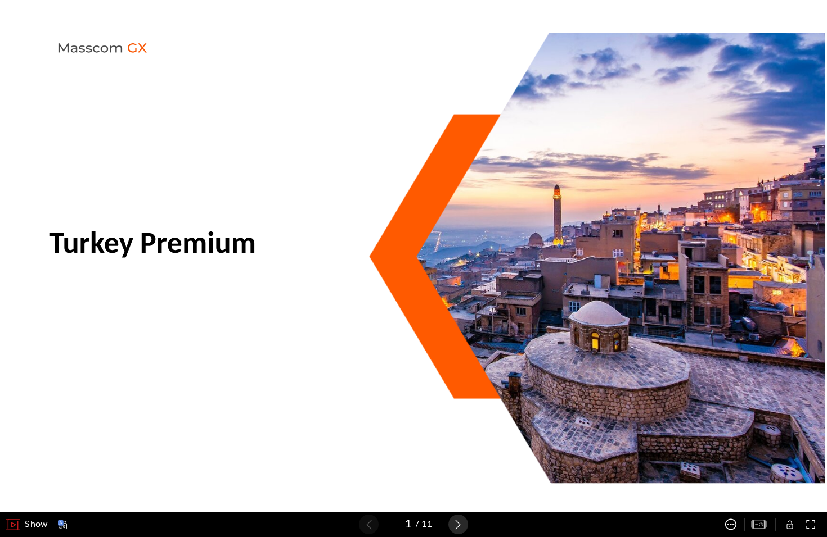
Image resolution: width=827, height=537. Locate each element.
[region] (413, 256)
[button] (27, 524)
